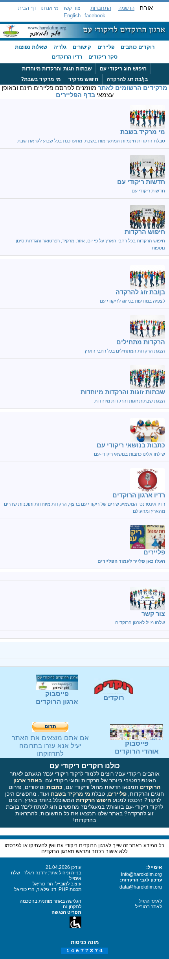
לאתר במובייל (148, 906)
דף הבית (27, 8)
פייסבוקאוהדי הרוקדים (137, 747)
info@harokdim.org (141, 874)
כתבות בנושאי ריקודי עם (131, 445)
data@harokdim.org (140, 887)
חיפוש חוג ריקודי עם (123, 69)
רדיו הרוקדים (67, 57)
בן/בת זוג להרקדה (127, 79)
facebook (94, 15)
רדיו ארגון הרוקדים (138, 495)
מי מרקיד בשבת (142, 132)
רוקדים (113, 698)
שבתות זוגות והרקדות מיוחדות (57, 69)
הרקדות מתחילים (140, 342)
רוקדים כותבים (137, 47)
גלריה (59, 47)
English (72, 15)
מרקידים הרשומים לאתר (132, 88)
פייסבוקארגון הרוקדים (57, 698)
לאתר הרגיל (150, 901)
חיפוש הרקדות (145, 232)
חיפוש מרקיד (83, 79)
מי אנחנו (49, 8)
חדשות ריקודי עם (141, 182)
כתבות (54, 787)
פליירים (105, 47)
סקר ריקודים (103, 57)
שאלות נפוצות (31, 47)
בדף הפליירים (75, 95)
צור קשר (71, 8)
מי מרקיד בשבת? (41, 79)
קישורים (82, 47)
